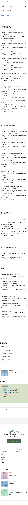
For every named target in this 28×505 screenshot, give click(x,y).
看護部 (10, 473)
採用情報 (3, 460)
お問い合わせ (25, 1)
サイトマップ (17, 451)
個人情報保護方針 (18, 449)
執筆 (3, 363)
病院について (4, 454)
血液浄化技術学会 (6, 360)
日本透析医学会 (6, 350)
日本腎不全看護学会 (7, 353)
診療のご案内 (4, 451)
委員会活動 (5, 346)
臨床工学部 (12, 481)
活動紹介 (3, 457)
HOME (19, 1)
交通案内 (3, 462)
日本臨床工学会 (6, 356)
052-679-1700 (12, 2)
